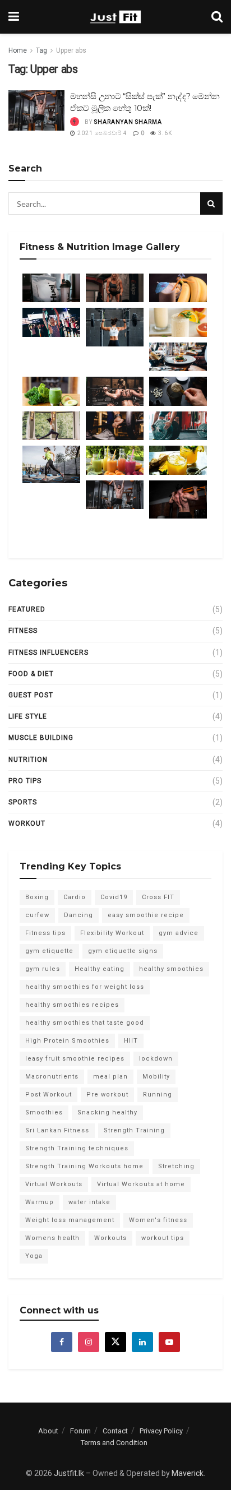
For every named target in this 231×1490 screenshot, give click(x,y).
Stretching (176, 1166)
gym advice (178, 933)
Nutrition (28, 759)
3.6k (164, 133)
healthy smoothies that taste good (84, 1022)
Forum (80, 1431)
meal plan (110, 1076)
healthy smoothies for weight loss (84, 987)
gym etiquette (49, 951)
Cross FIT (158, 897)
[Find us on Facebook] (61, 1342)
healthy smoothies (171, 969)
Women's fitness (158, 1220)
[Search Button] (217, 17)
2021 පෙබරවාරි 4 (101, 133)
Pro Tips (24, 781)
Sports (22, 802)
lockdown (156, 1058)
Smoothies (44, 1112)
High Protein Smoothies (67, 1040)
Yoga (34, 1256)
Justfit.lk (69, 1473)
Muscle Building (40, 738)
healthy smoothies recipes (72, 1004)
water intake (89, 1202)
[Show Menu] (13, 17)
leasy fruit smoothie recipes (74, 1058)
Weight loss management (69, 1220)
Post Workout (48, 1094)
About (48, 1431)
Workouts (110, 1238)
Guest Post (30, 695)
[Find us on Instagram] (88, 1342)
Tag (41, 50)
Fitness (23, 631)
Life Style (27, 716)
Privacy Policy (161, 1431)
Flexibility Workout (112, 933)
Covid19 (113, 897)
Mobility (156, 1076)
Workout (26, 823)
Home (17, 50)
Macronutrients (51, 1076)
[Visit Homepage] (115, 17)
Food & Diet (31, 674)
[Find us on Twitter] (115, 1342)
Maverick (188, 1473)
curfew (37, 915)
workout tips (162, 1238)
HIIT (131, 1040)
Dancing (78, 915)
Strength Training (134, 1130)
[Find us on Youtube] (169, 1342)
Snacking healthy (107, 1112)
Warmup (39, 1202)
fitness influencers (48, 652)
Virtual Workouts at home (141, 1184)
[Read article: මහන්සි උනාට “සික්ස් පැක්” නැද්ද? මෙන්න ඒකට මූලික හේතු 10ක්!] (36, 110)
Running (157, 1094)
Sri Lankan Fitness (57, 1130)
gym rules (42, 969)
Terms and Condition (114, 1442)
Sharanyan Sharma (128, 122)
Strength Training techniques (76, 1148)
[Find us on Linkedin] (142, 1342)
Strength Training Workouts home (84, 1166)
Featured (26, 609)
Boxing (37, 897)
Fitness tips (45, 933)
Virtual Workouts (53, 1184)
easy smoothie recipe (146, 915)
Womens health (52, 1238)
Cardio (74, 897)
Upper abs (71, 50)
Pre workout (107, 1094)
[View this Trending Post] (74, 122)
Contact (115, 1431)
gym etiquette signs (123, 951)
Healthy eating (99, 969)
